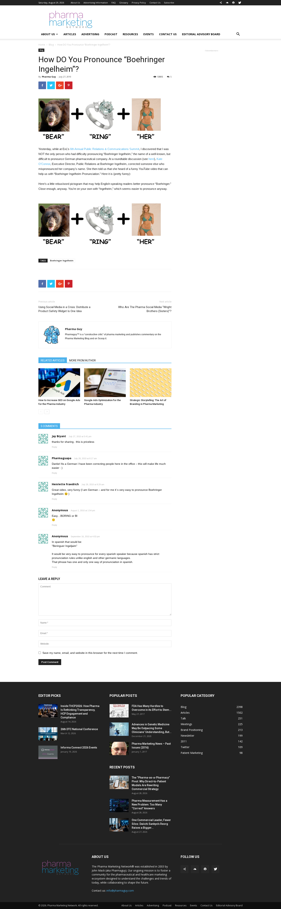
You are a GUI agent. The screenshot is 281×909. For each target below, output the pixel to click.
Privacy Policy (139, 2)
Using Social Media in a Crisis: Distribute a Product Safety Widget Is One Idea (64, 309)
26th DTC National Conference (79, 729)
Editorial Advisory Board (201, 34)
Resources (130, 34)
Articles (69, 34)
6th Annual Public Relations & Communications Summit (104, 149)
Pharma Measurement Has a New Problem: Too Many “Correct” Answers (149, 804)
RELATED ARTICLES (53, 360)
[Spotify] (233, 2)
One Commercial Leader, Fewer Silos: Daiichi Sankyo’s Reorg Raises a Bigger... (151, 824)
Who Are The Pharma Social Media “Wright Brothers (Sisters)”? (144, 309)
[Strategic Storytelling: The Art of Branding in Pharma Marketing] (150, 382)
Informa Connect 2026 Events (79, 747)
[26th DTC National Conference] (48, 734)
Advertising (90, 34)
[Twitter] (240, 2)
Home (41, 44)
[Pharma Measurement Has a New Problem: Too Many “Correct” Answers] (119, 805)
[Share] (221, 2)
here (151, 159)
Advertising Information (96, 2)
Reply (54, 447)
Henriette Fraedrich (65, 484)
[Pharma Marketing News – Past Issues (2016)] (119, 748)
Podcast (111, 34)
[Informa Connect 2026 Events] (48, 752)
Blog (51, 44)
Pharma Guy (49, 76)
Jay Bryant (59, 436)
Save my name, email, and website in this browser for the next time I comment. (90, 652)
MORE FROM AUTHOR (82, 360)
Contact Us (154, 2)
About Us (75, 2)
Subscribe (169, 2)
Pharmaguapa (61, 458)
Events (148, 34)
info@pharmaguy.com (120, 890)
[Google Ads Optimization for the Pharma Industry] (105, 382)
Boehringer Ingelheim (61, 260)
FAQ (113, 2)
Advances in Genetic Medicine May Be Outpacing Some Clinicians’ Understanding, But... (151, 728)
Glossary (123, 2)
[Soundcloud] (227, 2)
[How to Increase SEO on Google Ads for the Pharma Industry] (59, 382)
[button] (238, 34)
